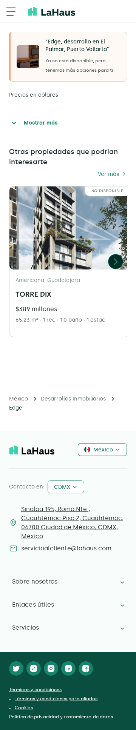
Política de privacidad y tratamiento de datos (61, 716)
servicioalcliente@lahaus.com (66, 548)
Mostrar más (40, 123)
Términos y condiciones (35, 689)
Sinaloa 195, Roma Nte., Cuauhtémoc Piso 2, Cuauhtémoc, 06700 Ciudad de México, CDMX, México (72, 522)
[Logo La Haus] (51, 11)
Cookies (24, 707)
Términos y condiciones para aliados (56, 698)
